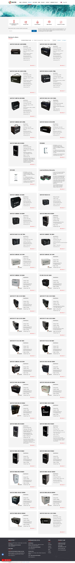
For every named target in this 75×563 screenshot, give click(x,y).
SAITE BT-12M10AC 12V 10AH (17, 254)
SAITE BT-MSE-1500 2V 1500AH (17, 492)
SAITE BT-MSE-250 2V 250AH (17, 143)
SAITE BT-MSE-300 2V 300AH (47, 423)
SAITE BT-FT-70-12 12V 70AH (17, 340)
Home (20, 2)
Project (43, 2)
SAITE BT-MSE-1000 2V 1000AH (47, 471)
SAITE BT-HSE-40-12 (45, 194)
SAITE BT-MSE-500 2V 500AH (47, 213)
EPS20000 (42, 143)
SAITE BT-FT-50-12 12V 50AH (47, 340)
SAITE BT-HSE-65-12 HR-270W (47, 122)
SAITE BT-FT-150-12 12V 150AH (47, 296)
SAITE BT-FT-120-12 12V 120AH (17, 318)
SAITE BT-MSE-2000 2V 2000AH (47, 492)
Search (34, 30)
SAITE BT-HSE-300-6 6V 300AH (17, 403)
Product (30, 2)
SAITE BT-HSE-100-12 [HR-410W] (18, 71)
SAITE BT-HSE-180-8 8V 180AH (47, 361)
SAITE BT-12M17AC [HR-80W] (17, 98)
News (39, 2)
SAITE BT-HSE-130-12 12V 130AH (48, 98)
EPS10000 (12, 170)
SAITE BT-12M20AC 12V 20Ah (17, 194)
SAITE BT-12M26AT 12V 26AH (47, 234)
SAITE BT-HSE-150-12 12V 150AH (48, 513)
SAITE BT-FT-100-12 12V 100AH (47, 318)
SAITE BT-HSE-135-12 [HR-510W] (48, 44)
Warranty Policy (54, 2)
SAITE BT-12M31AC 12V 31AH (17, 361)
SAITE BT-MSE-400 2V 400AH (17, 451)
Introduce (24, 2)
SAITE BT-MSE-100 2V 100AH (47, 403)
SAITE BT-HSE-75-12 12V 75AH (17, 234)
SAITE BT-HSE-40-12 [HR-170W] (47, 71)
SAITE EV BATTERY (61, 548)
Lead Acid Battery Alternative (47, 170)
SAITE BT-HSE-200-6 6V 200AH (47, 382)
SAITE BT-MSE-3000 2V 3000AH (17, 513)
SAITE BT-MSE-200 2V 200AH (17, 423)
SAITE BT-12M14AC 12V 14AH (47, 254)
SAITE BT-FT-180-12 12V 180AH (17, 296)
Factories (35, 2)
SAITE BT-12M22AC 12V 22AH (17, 275)
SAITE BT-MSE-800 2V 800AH (17, 471)
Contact (47, 2)
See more (32, 65)
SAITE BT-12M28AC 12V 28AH (17, 213)
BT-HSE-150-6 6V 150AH (46, 275)
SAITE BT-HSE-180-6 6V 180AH (17, 382)
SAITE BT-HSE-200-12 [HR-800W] (18, 44)
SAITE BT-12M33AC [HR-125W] (17, 122)
